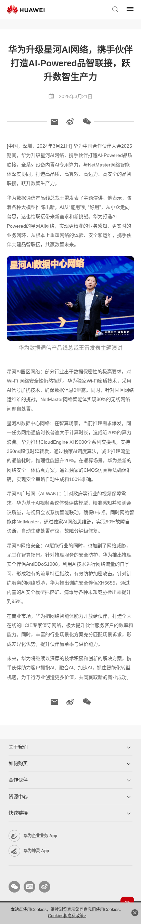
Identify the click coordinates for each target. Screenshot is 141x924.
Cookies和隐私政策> (67, 915)
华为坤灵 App (36, 850)
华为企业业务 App (40, 835)
